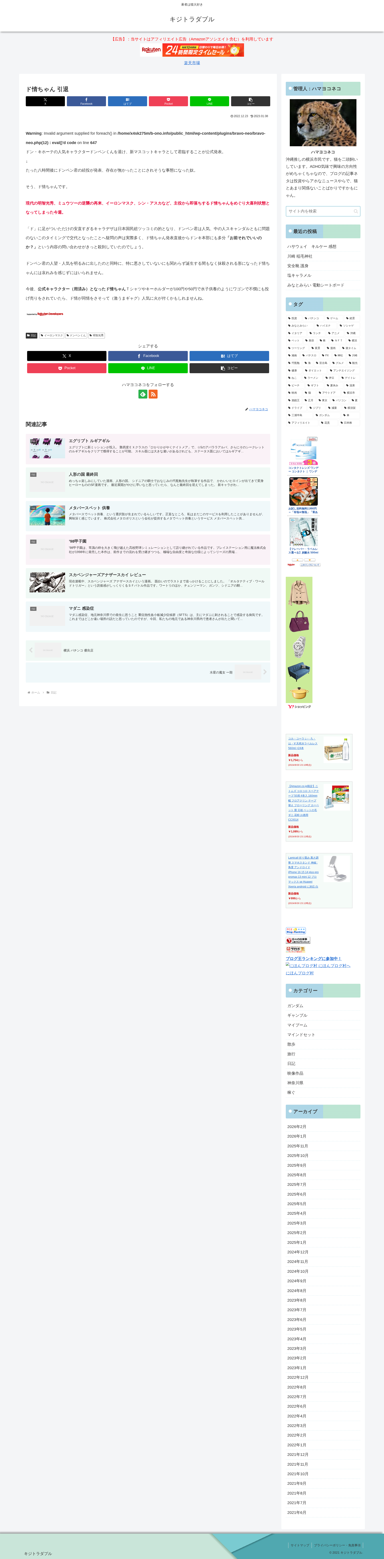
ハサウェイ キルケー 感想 (311, 246)
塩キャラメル (299, 275)
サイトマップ (300, 1545)
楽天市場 (192, 63)
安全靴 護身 (297, 266)
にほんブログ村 (300, 973)
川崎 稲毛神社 (299, 256)
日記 (33, 335)
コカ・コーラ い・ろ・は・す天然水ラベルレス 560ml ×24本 (303, 743)
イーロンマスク (53, 335)
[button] (250, 101)
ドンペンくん (78, 335)
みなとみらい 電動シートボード (315, 285)
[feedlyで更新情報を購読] (142, 394)
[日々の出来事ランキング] (298, 942)
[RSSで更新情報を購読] (153, 394)
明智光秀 (98, 335)
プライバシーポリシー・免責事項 (337, 1545)
